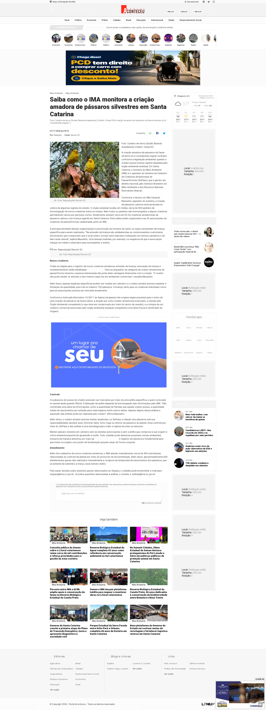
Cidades (117, 20)
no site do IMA (95, 269)
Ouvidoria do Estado (106, 438)
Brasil (128, 20)
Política (78, 20)
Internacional (157, 20)
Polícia (105, 20)
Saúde (171, 20)
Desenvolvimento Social (190, 20)
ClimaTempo (209, 98)
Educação (141, 20)
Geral (67, 20)
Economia (91, 20)
